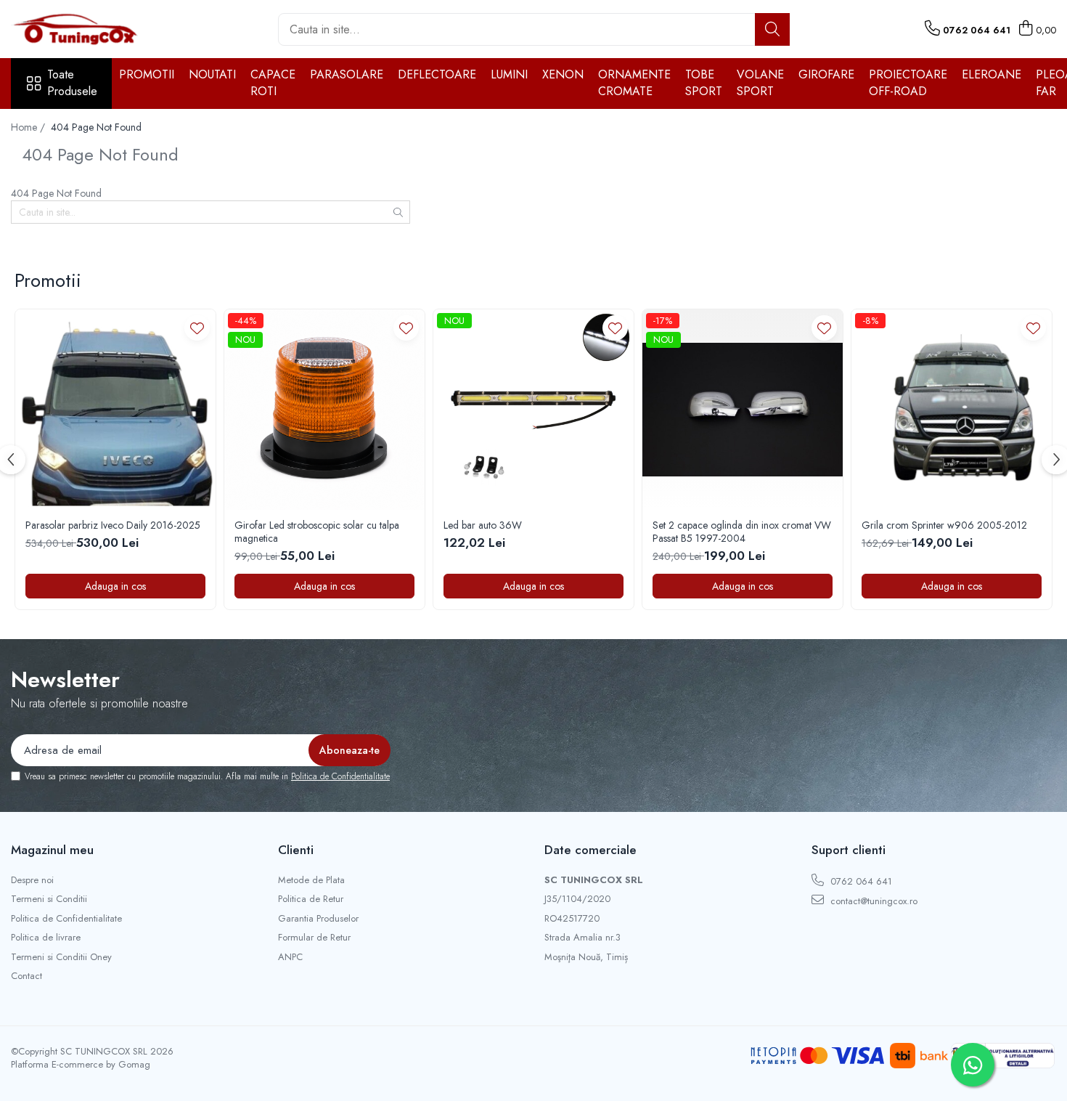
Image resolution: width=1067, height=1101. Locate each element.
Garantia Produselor (318, 918)
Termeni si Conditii (49, 899)
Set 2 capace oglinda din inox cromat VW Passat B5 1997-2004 (742, 532)
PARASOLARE (346, 74)
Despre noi (32, 880)
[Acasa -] (83, 29)
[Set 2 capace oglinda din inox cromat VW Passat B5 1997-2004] (742, 409)
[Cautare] (772, 29)
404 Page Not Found (96, 127)
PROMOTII (146, 74)
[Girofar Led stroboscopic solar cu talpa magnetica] (324, 409)
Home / (29, 127)
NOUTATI (212, 74)
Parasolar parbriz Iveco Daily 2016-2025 (112, 525)
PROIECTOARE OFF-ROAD (908, 82)
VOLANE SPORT (760, 82)
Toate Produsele (72, 83)
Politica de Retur (310, 899)
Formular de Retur (314, 937)
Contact (26, 976)
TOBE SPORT (703, 82)
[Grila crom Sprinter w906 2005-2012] (951, 409)
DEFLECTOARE (437, 74)
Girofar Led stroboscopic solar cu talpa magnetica (316, 532)
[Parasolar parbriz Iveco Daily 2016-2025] (115, 409)
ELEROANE (991, 74)
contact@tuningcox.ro (872, 901)
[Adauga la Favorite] (197, 328)
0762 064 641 (859, 881)
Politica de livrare (46, 937)
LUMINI (509, 74)
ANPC (290, 957)
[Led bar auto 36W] (533, 409)
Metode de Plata (311, 880)
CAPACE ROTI (272, 82)
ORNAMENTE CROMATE (634, 82)
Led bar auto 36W (482, 525)
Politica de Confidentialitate (340, 776)
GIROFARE (826, 74)
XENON (563, 74)
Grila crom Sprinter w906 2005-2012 (944, 525)
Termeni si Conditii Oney (61, 957)
